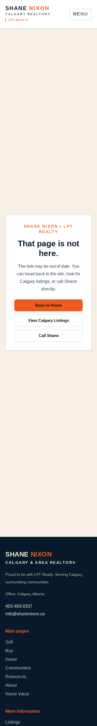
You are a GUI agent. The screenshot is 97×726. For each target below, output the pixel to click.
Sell (9, 642)
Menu (80, 14)
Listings (12, 722)
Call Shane (49, 335)
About (11, 685)
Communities (18, 668)
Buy (9, 650)
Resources (15, 676)
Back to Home (48, 305)
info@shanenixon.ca (25, 613)
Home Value (17, 694)
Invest (11, 659)
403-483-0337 (18, 606)
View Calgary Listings (48, 320)
